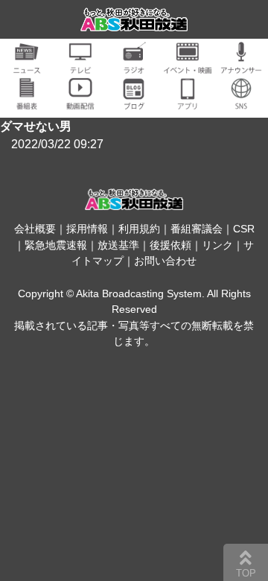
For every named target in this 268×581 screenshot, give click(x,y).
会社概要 (35, 229)
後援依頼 (170, 245)
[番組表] (27, 101)
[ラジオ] (134, 65)
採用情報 (87, 229)
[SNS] (241, 101)
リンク (217, 245)
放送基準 (118, 245)
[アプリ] (187, 101)
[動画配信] (80, 101)
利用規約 (139, 229)
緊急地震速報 (56, 245)
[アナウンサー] (241, 65)
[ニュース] (27, 65)
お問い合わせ (165, 261)
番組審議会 (196, 229)
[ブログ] (134, 101)
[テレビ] (80, 65)
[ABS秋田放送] (134, 22)
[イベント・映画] (187, 65)
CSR (244, 229)
